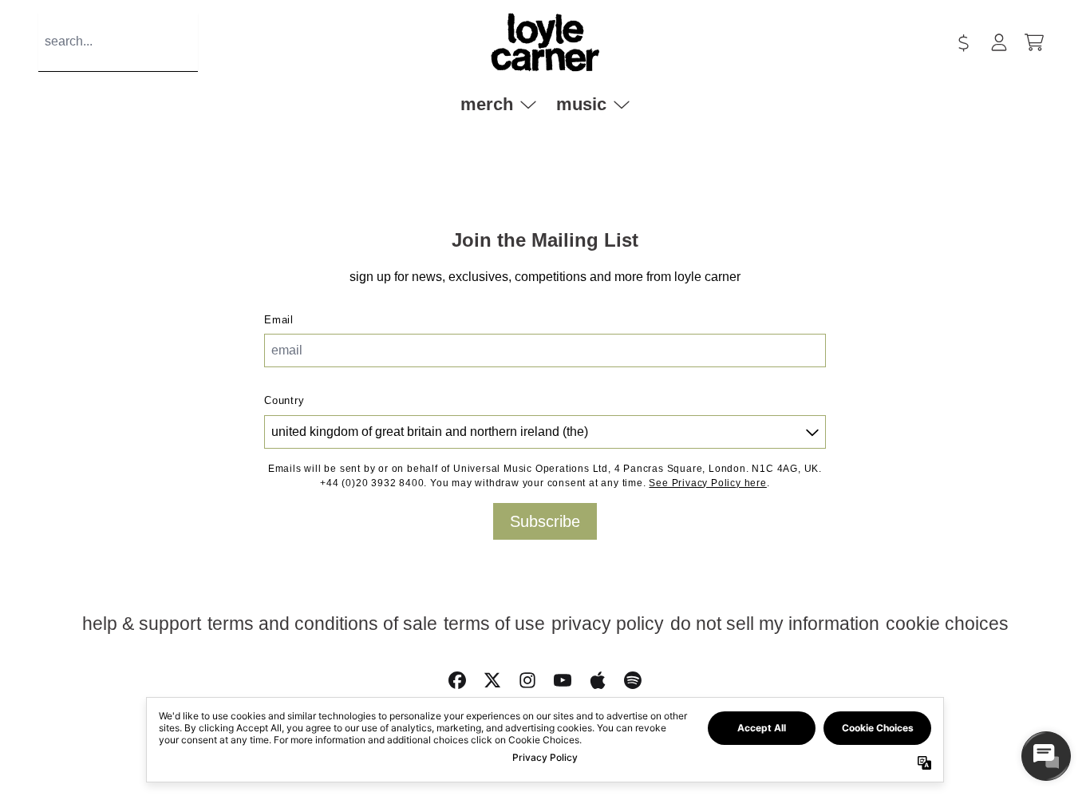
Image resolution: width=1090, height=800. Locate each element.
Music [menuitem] (581, 104)
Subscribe (545, 521)
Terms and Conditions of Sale (322, 623)
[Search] (204, 42)
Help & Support (141, 623)
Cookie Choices (947, 623)
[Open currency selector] (963, 42)
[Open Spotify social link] (632, 680)
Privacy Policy (607, 623)
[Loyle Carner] (545, 42)
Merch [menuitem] (486, 104)
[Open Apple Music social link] (597, 680)
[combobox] (118, 42)
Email (279, 320)
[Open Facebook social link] (457, 680)
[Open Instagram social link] (527, 680)
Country (284, 400)
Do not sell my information (774, 623)
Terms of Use (494, 623)
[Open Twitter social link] (492, 680)
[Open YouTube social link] (562, 680)
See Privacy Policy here (707, 483)
